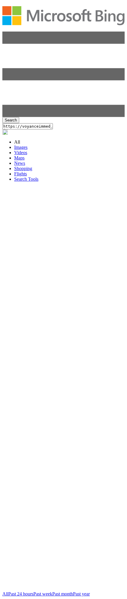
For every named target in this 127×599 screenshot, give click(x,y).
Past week (42, 593)
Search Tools (26, 179)
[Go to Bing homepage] (63, 22)
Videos (20, 152)
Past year (81, 593)
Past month (62, 593)
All (5, 593)
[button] (63, 115)
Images (20, 147)
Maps (19, 157)
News (19, 163)
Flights (20, 173)
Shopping (23, 168)
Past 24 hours (20, 593)
